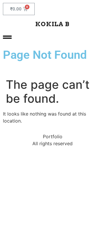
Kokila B (52, 24)
